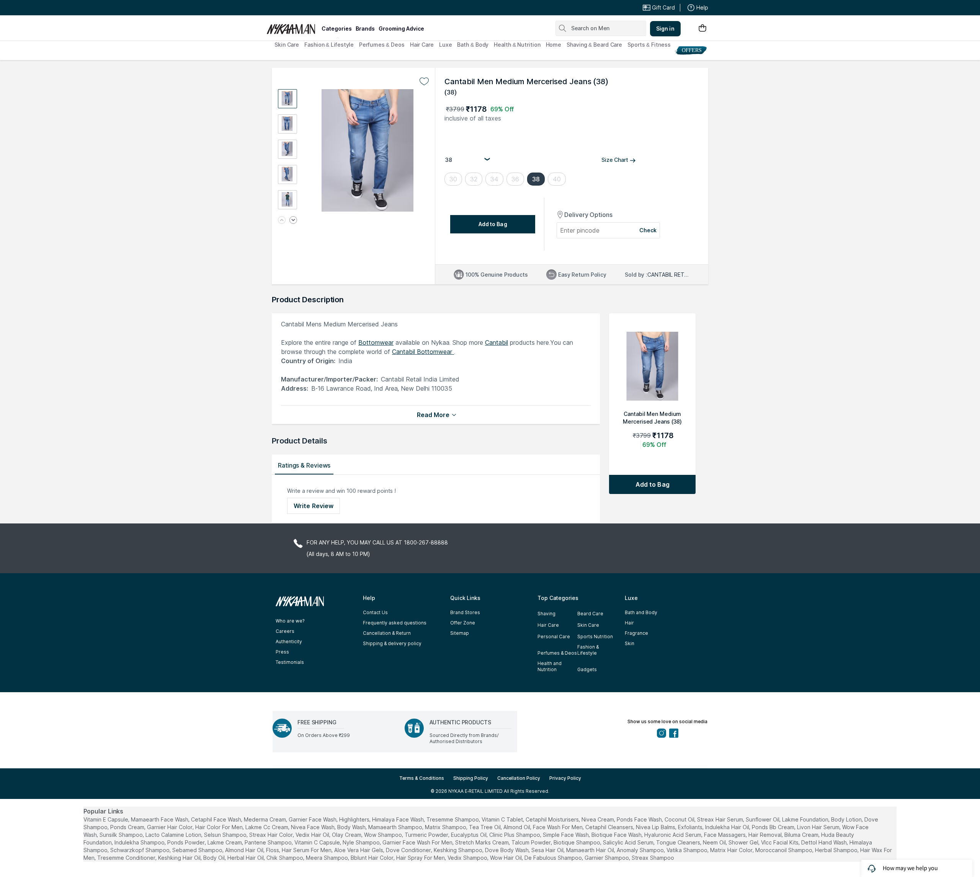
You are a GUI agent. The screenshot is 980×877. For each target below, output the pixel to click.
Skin (629, 643)
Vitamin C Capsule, (317, 842)
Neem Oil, (715, 842)
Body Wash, (352, 827)
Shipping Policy (470, 778)
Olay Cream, (347, 834)
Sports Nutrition (595, 636)
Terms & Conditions (421, 778)
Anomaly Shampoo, (641, 850)
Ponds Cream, (127, 827)
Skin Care (286, 44)
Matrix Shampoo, (446, 827)
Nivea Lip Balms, (656, 827)
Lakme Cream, (225, 842)
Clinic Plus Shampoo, (515, 834)
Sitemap (459, 633)
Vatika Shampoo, (687, 850)
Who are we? (290, 621)
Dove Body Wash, (507, 850)
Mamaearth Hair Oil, (590, 850)
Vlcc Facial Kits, (780, 842)
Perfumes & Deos (382, 44)
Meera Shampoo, (327, 857)
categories (337, 28)
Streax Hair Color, (271, 834)
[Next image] (293, 220)
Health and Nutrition (549, 666)
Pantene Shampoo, (269, 842)
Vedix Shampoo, (468, 857)
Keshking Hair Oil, (180, 857)
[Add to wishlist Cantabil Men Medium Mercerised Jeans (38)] (424, 81)
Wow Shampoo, (383, 834)
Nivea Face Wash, (313, 827)
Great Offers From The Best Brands (323, 7)
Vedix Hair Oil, (313, 834)
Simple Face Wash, (566, 834)
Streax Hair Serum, (720, 819)
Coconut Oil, (680, 819)
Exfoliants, (691, 827)
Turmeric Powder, (427, 834)
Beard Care (590, 613)
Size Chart (614, 159)
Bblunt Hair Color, (373, 857)
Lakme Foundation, (806, 819)
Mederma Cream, (265, 819)
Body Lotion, (847, 819)
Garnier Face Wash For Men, (418, 842)
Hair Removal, (765, 834)
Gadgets (587, 669)
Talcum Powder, (531, 842)
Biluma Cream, (802, 834)
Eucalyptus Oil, (469, 834)
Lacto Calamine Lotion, (174, 834)
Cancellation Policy (518, 778)
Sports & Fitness (648, 44)
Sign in (665, 28)
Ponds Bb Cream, (773, 827)
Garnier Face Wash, (313, 819)
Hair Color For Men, (219, 827)
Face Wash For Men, (558, 827)
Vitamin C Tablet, (503, 819)
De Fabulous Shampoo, (553, 857)
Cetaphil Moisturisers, (553, 819)
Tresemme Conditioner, (127, 857)
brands (365, 28)
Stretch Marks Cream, (482, 842)
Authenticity (289, 641)
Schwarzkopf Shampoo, (140, 850)
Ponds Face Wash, (640, 819)
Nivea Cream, (598, 819)
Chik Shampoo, (285, 857)
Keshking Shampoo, (458, 850)
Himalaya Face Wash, (398, 819)
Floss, (273, 850)
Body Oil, (214, 857)
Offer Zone (462, 623)
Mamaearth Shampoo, (395, 827)
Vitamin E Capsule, (106, 819)
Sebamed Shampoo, (198, 850)
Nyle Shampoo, (362, 842)
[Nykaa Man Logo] (293, 26)
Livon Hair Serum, (819, 827)
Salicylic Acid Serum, (629, 842)
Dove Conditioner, (409, 850)
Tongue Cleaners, (678, 842)
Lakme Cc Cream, (267, 827)
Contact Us (375, 612)
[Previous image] (282, 220)
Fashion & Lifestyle (329, 44)
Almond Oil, (517, 827)
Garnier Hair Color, (170, 827)
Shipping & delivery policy (392, 643)
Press (282, 652)
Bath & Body (472, 44)
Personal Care (553, 636)
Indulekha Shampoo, (140, 842)
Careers (285, 631)
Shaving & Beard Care (594, 44)
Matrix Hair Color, (732, 850)
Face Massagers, (725, 834)
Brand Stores (465, 612)
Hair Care (422, 44)
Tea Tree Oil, (485, 827)
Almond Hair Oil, (245, 850)
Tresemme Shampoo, (453, 819)
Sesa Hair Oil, (548, 850)
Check (648, 230)
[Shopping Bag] (702, 28)
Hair (629, 623)
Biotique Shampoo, (577, 842)
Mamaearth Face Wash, (160, 819)
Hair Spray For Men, (421, 857)
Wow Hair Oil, (506, 857)
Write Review (313, 506)
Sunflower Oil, (763, 819)
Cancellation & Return (387, 633)
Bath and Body (641, 612)
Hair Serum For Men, (307, 850)
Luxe (445, 44)
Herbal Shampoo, (837, 850)
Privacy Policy (565, 778)
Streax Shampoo (653, 857)
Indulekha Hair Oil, (727, 827)
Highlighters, (355, 819)
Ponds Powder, (186, 842)
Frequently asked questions (394, 623)
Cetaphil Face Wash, (216, 819)
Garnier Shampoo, (607, 857)
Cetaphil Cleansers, (609, 827)
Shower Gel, (744, 842)
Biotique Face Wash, (617, 834)
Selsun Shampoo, (226, 834)
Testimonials (290, 662)
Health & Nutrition (517, 44)
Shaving (546, 613)
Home (554, 44)
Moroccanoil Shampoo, (784, 850)
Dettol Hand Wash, (824, 842)
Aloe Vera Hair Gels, (359, 850)
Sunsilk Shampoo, (122, 834)
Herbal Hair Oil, (246, 857)
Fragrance (636, 633)
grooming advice (401, 28)
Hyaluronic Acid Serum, (673, 834)
